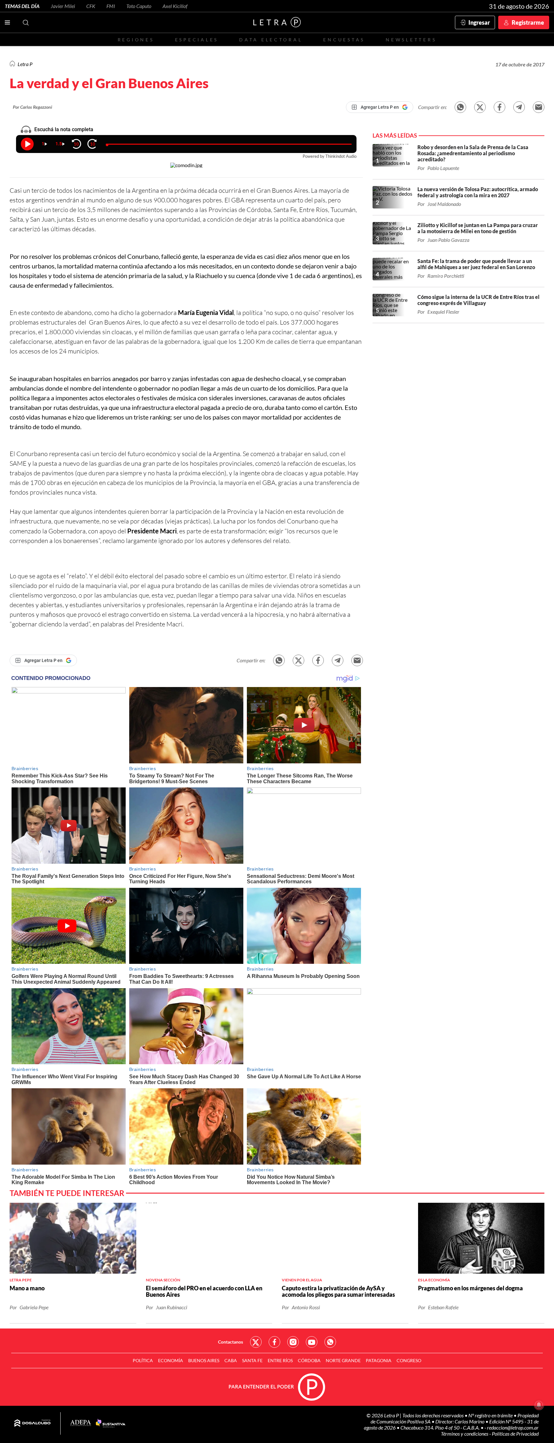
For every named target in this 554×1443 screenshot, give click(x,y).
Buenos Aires (203, 1360)
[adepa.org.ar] (80, 1423)
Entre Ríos (280, 1360)
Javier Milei (63, 6)
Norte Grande (343, 1360)
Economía (170, 1360)
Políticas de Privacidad (515, 1433)
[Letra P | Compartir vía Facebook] (499, 107)
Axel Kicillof (175, 6)
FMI (110, 6)
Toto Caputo (138, 6)
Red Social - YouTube (311, 1342)
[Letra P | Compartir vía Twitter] (479, 107)
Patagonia (378, 1360)
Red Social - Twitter (255, 1342)
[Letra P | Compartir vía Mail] (538, 107)
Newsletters (411, 39)
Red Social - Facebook (274, 1342)
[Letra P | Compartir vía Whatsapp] (460, 107)
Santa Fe (252, 1360)
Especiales (196, 39)
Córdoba (309, 1360)
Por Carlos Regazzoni (32, 107)
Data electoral (270, 39)
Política (143, 1360)
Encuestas (344, 39)
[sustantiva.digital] (110, 1423)
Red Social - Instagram (293, 1342)
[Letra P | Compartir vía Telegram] (519, 107)
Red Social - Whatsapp (330, 1342)
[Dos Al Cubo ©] (32, 1423)
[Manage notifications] (539, 1405)
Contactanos (230, 1342)
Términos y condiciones (465, 1433)
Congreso (409, 1360)
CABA (230, 1360)
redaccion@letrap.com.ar (513, 1427)
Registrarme (528, 22)
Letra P (25, 64)
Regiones (136, 39)
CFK (90, 6)
